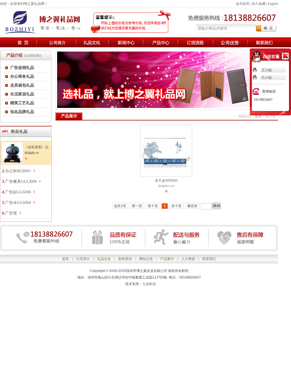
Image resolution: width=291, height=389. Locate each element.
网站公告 (146, 259)
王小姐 (266, 70)
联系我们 (209, 259)
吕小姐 (266, 77)
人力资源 (188, 259)
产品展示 (167, 259)
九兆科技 (149, 284)
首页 (258, 116)
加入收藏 (258, 4)
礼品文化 (104, 259)
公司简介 (83, 259)
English (273, 4)
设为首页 (243, 4)
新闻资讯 (125, 259)
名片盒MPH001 (166, 181)
